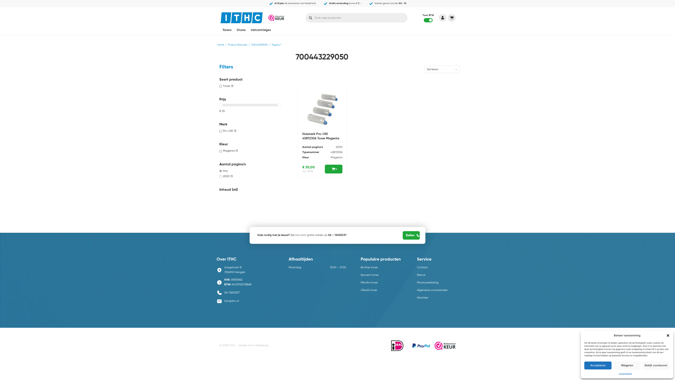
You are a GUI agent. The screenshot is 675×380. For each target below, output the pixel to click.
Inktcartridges (261, 30)
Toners (227, 30)
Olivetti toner (369, 290)
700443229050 (259, 45)
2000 (339, 147)
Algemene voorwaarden (432, 290)
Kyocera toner (370, 275)
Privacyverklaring (427, 282)
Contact (422, 267)
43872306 (336, 152)
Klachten (422, 297)
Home (220, 45)
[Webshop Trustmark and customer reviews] (276, 17)
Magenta (336, 157)
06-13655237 (232, 292)
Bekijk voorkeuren (656, 365)
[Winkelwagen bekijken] (452, 18)
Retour (421, 275)
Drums (241, 30)
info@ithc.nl (231, 301)
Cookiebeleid (625, 373)
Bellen (410, 235)
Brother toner (369, 267)
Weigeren (627, 365)
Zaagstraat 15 (233, 267)
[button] (668, 335)
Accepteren (598, 365)
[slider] (221, 105)
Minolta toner (369, 282)
